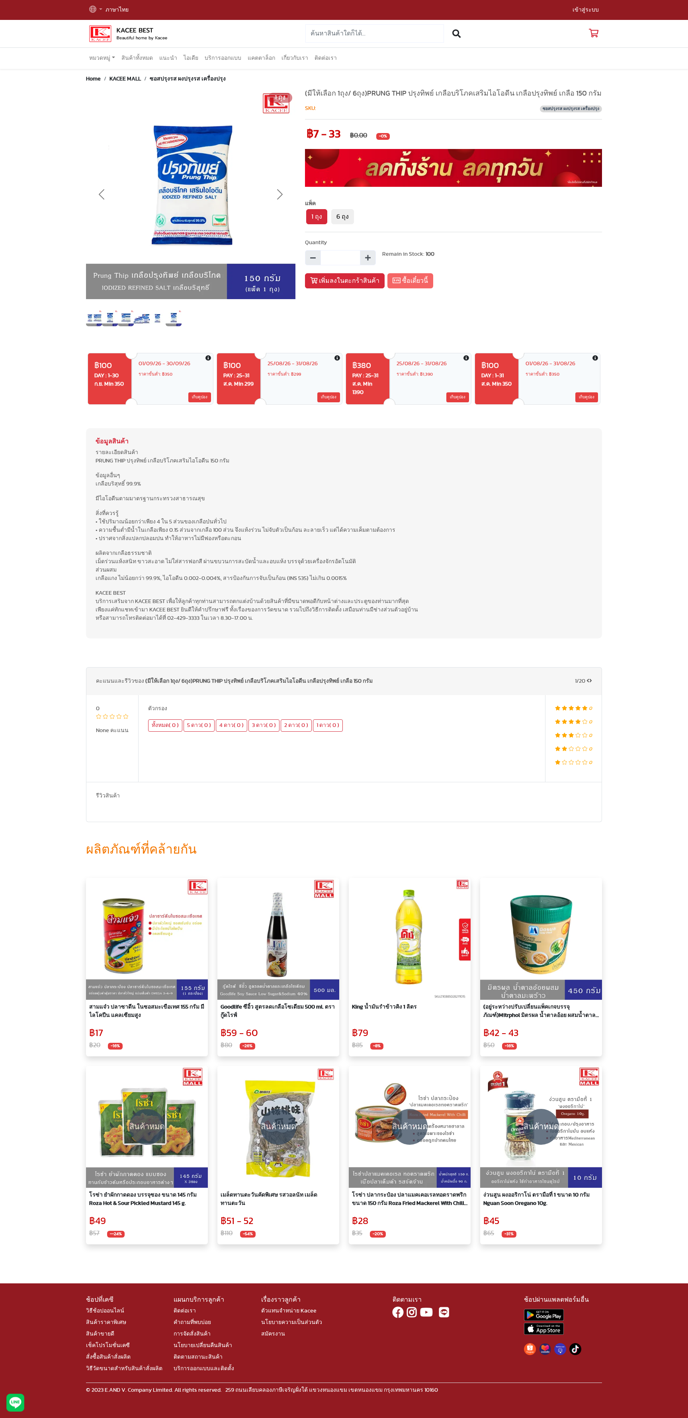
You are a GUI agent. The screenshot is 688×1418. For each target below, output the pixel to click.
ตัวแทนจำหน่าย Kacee (289, 1311)
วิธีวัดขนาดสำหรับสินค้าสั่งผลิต (124, 1368)
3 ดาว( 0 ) (264, 725)
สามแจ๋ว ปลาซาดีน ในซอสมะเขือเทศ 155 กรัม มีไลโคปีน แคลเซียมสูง (146, 1011)
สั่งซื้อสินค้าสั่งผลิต (108, 1357)
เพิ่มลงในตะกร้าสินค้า (348, 281)
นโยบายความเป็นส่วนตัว (291, 1322)
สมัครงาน (273, 1334)
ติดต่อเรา (326, 58)
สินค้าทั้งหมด (137, 58)
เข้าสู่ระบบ (586, 10)
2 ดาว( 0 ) (296, 725)
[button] (96, 10)
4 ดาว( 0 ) (231, 725)
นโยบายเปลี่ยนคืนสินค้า (203, 1345)
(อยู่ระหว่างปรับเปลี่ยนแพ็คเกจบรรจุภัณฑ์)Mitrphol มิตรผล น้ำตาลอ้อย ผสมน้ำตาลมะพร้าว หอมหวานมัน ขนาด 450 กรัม (539, 1012)
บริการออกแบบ (223, 58)
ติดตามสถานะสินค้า (198, 1357)
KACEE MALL (125, 79)
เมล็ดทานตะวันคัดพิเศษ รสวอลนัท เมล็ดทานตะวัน (269, 1199)
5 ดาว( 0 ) (199, 725)
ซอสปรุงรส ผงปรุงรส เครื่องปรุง (188, 79)
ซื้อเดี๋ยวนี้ (414, 281)
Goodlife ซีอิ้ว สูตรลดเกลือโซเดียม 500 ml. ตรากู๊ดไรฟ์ (278, 1011)
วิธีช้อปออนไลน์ (105, 1311)
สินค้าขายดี (100, 1334)
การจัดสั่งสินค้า (192, 1334)
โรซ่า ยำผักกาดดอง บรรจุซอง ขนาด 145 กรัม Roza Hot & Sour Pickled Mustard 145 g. (143, 1199)
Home (93, 79)
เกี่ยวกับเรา (294, 58)
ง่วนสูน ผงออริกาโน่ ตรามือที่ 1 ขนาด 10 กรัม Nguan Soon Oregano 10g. (536, 1199)
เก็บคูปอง (199, 397)
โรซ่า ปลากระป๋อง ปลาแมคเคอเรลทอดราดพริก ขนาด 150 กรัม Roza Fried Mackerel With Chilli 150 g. (409, 1200)
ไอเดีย (191, 58)
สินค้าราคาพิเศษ (106, 1322)
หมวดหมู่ (99, 58)
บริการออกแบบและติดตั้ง (204, 1368)
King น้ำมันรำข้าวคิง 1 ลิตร (384, 1007)
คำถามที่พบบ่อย (192, 1322)
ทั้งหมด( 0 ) (165, 725)
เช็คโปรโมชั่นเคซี (108, 1345)
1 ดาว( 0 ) (328, 725)
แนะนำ (168, 58)
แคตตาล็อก (261, 58)
